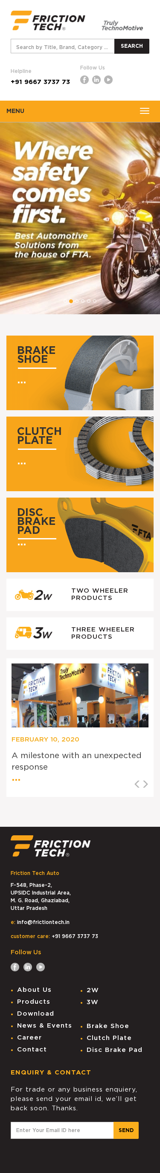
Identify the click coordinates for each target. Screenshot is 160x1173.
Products (33, 1002)
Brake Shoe (108, 1026)
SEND (126, 1130)
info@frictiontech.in (43, 922)
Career (29, 1037)
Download (35, 1014)
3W (93, 1002)
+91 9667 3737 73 (40, 82)
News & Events (44, 1025)
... (21, 380)
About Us (34, 990)
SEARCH (132, 46)
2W (93, 990)
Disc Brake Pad (115, 1050)
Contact (32, 1049)
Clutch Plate (109, 1038)
